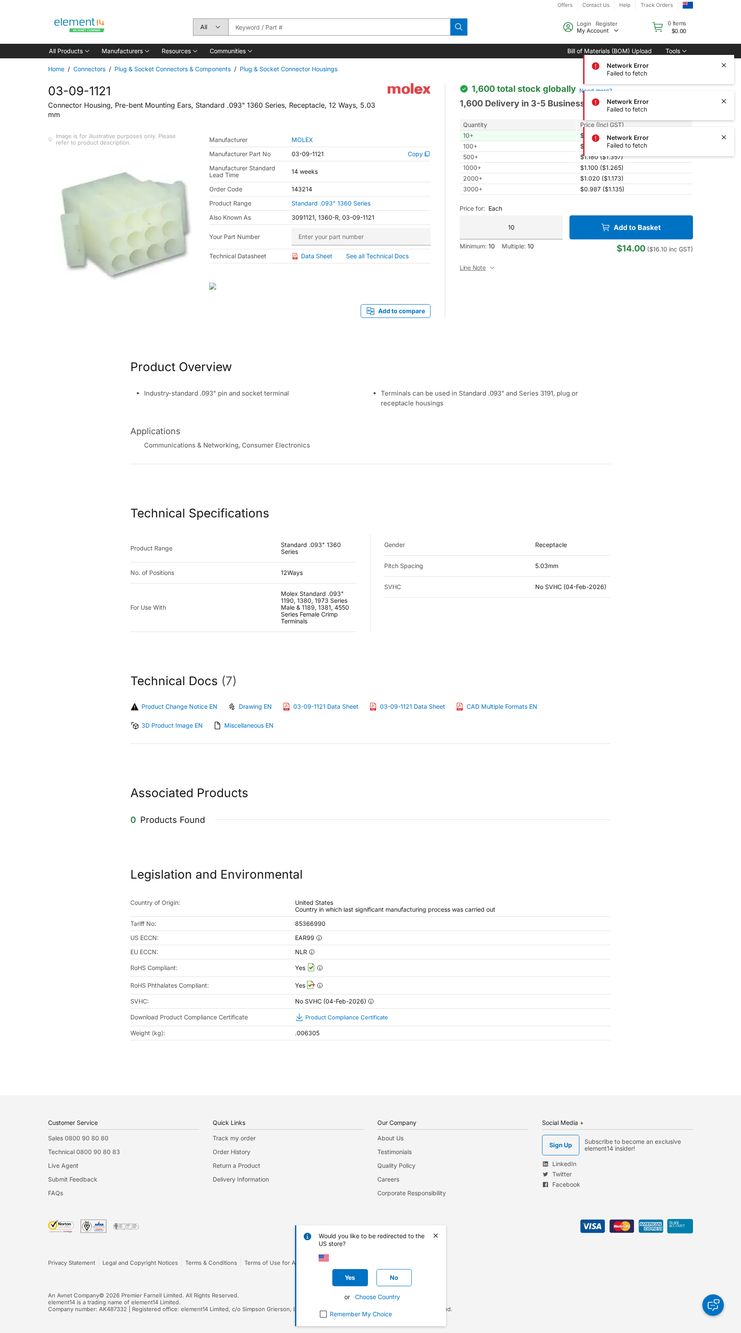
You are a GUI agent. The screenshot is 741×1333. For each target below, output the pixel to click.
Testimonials (394, 1151)
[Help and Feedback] (713, 1305)
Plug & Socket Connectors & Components (172, 69)
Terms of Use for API (272, 1262)
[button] (68, 51)
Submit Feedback (72, 1179)
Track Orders (657, 5)
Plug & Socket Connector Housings (288, 69)
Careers (388, 1179)
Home (56, 69)
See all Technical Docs (377, 256)
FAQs (55, 1193)
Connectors (89, 69)
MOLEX (302, 139)
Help (624, 5)
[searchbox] (339, 27)
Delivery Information (241, 1179)
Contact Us (595, 5)
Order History (231, 1151)
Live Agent (63, 1165)
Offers (564, 5)
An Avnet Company (73, 1295)
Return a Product (236, 1165)
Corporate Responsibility (411, 1193)
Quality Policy (396, 1165)
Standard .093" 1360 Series (331, 203)
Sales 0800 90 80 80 (78, 1138)
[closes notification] (724, 29)
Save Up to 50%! (526, 5)
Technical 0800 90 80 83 (84, 1151)
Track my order (234, 1138)
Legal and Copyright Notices (140, 1262)
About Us (390, 1138)
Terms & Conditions (211, 1262)
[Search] (458, 27)
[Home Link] (79, 27)
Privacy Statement (71, 1262)
